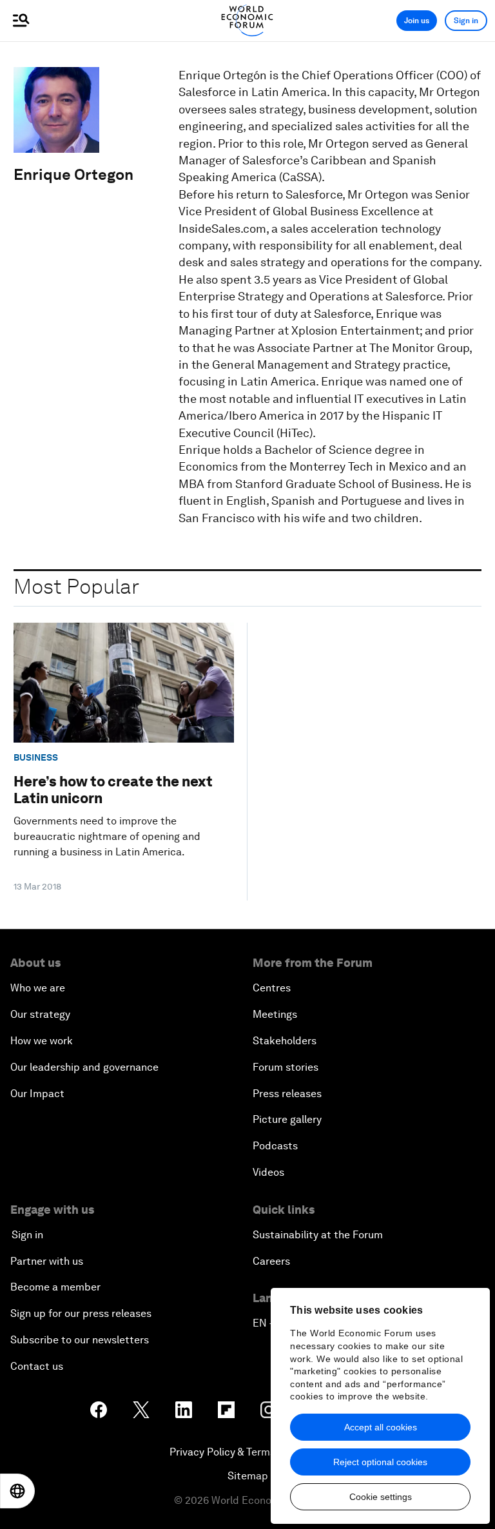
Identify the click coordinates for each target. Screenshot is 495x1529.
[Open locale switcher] (17, 1491)
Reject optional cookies (380, 1462)
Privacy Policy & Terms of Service (247, 1452)
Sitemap (248, 1476)
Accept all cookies (380, 1427)
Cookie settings (380, 1497)
